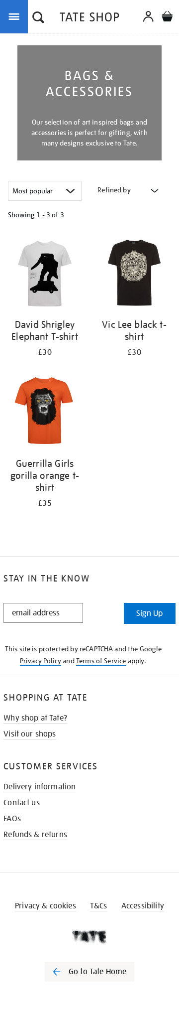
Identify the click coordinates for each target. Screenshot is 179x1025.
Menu (16, 16)
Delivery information (39, 787)
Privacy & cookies (45, 906)
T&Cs (98, 906)
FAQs (12, 819)
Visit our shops (29, 734)
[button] (38, 18)
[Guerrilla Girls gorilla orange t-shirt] (44, 413)
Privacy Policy (40, 660)
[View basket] (167, 17)
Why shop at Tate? (35, 718)
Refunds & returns (35, 835)
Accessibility (142, 906)
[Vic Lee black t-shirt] (134, 274)
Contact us (21, 803)
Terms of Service (101, 660)
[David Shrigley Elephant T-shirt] (44, 274)
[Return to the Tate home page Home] (89, 18)
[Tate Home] (89, 937)
